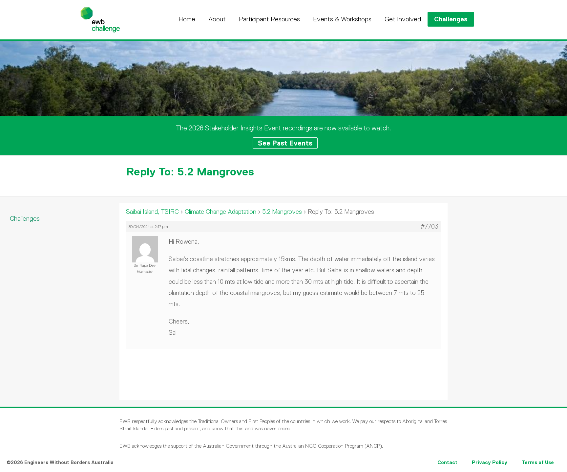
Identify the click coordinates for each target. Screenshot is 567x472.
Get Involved (403, 19)
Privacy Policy (489, 462)
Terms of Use (538, 462)
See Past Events (285, 143)
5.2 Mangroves (282, 211)
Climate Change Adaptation (220, 211)
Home (186, 19)
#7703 (429, 227)
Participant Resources (269, 19)
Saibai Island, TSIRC (152, 211)
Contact (447, 462)
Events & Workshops (342, 19)
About (217, 19)
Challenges (451, 19)
